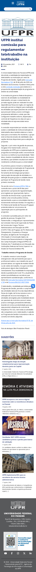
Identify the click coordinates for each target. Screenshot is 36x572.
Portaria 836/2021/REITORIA (18, 282)
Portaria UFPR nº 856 (21, 186)
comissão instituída (13, 87)
